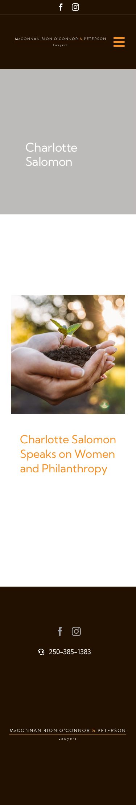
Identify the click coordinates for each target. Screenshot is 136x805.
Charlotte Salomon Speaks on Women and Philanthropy (68, 453)
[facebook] (61, 7)
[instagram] (75, 7)
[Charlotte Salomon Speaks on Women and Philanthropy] (68, 354)
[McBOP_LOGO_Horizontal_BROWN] (60, 37)
